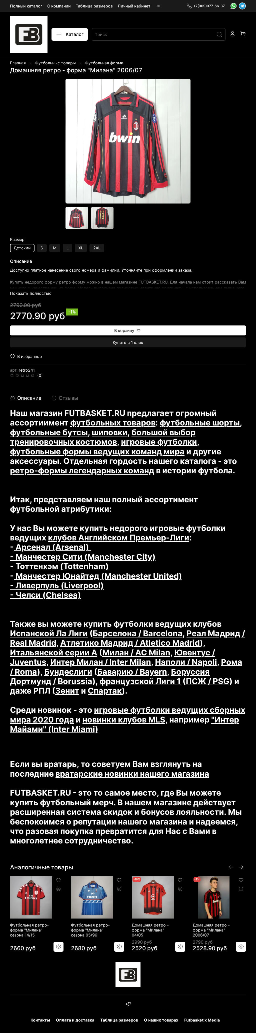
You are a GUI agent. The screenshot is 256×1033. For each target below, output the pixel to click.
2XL (96, 247)
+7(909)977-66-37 (209, 6)
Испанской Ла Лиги (49, 633)
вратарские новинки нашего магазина (132, 774)
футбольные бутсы (49, 432)
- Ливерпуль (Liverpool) (57, 585)
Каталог (75, 34)
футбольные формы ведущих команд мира (97, 451)
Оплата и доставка (75, 1020)
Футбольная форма (104, 62)
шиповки (110, 432)
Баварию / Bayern (132, 672)
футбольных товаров (113, 422)
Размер (17, 239)
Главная (18, 62)
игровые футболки (159, 442)
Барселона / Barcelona (137, 633)
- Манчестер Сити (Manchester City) (83, 557)
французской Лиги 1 (140, 681)
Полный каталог (26, 5)
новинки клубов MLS (123, 719)
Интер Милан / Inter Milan (100, 662)
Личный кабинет (134, 5)
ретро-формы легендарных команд (82, 470)
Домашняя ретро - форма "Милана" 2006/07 (211, 929)
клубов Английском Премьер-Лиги (118, 537)
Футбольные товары (55, 62)
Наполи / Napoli (186, 662)
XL (80, 247)
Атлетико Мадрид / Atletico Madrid (130, 643)
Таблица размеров (94, 5)
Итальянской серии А (53, 652)
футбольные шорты (200, 422)
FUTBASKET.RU (153, 282)
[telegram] (127, 1004)
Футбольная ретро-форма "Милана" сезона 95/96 (90, 929)
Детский (22, 247)
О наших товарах (161, 1020)
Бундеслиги (68, 672)
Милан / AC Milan (136, 652)
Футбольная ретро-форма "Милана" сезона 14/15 (29, 929)
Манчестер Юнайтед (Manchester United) (98, 576)
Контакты (40, 1020)
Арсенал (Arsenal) (52, 547)
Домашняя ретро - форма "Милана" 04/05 (150, 929)
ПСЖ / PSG (207, 681)
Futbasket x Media (202, 1020)
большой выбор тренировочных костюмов (103, 437)
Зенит (67, 691)
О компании (59, 5)
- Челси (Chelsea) (45, 595)
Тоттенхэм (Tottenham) (61, 566)
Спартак (105, 691)
